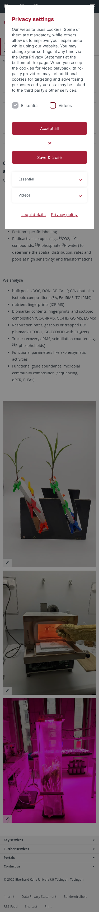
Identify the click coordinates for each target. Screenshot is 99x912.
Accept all (49, 128)
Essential (30, 105)
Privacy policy (64, 214)
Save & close (49, 157)
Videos (65, 105)
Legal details (33, 214)
